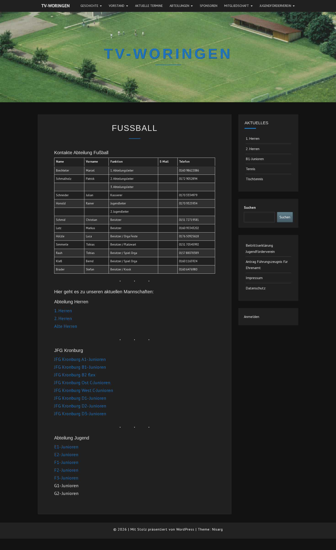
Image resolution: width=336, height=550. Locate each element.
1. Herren (63, 311)
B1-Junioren (255, 158)
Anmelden (251, 316)
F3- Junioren (66, 478)
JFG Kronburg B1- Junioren (80, 367)
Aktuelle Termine (149, 6)
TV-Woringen (55, 6)
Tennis (250, 169)
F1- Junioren (66, 462)
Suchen (250, 207)
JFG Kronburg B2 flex (74, 375)
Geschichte (89, 6)
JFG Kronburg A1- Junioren (80, 359)
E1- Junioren (66, 447)
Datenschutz (256, 288)
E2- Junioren (66, 454)
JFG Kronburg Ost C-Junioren (82, 383)
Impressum (254, 277)
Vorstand (116, 6)
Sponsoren (208, 6)
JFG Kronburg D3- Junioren (80, 414)
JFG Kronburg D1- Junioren (80, 398)
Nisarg (217, 529)
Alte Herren (65, 326)
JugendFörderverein (275, 6)
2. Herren (63, 318)
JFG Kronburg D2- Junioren (80, 406)
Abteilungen (179, 6)
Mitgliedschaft (236, 6)
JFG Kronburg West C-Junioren (83, 390)
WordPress (185, 529)
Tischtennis (254, 179)
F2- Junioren (66, 470)
